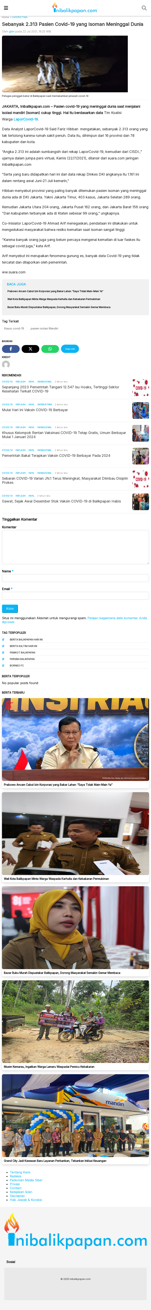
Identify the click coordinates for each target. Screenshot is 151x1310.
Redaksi (15, 1176)
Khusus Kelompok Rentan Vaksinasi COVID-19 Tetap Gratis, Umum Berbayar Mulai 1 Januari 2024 (64, 435)
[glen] (7, 365)
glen (12, 31)
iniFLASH (21, 381)
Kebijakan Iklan (21, 1192)
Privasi (15, 1184)
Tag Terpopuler (14, 632)
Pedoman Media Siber (26, 1180)
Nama (8, 571)
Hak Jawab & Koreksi (26, 1200)
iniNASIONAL (44, 381)
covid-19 (7, 381)
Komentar (9, 527)
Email (7, 589)
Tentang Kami (20, 1172)
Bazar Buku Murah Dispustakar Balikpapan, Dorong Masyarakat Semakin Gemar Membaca (62, 972)
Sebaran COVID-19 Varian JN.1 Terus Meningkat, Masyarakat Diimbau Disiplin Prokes (65, 480)
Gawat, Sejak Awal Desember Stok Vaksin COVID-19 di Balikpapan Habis (61, 501)
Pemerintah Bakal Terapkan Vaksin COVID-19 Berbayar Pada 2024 (56, 455)
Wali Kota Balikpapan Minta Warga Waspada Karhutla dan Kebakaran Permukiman (56, 878)
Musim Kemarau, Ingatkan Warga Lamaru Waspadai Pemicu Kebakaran (49, 1066)
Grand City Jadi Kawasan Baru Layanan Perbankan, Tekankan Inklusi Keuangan (55, 1160)
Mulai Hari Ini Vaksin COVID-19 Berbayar (35, 410)
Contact (15, 1188)
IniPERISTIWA (44, 404)
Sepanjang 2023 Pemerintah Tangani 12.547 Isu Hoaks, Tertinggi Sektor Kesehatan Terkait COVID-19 (60, 389)
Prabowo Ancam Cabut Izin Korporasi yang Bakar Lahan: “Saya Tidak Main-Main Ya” (58, 784)
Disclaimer (17, 1196)
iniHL (31, 381)
